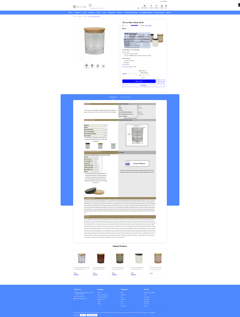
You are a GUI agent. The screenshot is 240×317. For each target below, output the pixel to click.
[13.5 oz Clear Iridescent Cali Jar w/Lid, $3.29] (82, 258)
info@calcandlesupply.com (81, 298)
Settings (76, 315)
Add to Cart (139, 81)
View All (146, 306)
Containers (91, 12)
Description (113, 97)
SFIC (145, 294)
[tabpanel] (86, 66)
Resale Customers (159, 12)
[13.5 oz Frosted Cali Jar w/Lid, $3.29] (139, 258)
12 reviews (142, 25)
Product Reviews (125, 97)
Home (74, 16)
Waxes (70, 12)
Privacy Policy (152, 312)
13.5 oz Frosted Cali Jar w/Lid (137, 267)
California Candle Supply (149, 292)
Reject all (83, 315)
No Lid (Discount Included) (129, 60)
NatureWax (146, 301)
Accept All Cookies (92, 315)
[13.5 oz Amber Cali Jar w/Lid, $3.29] (101, 258)
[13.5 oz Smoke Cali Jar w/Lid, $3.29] (120, 258)
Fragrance (77, 12)
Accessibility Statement (146, 12)
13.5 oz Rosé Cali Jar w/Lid (155, 267)
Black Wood (126, 62)
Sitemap (99, 303)
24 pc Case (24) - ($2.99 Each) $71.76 (131, 53)
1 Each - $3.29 (126, 52)
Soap (84, 12)
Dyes (104, 12)
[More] (86, 12)
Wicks (98, 12)
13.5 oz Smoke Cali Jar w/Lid (118, 267)
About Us (119, 12)
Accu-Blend (146, 299)
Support (168, 12)
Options (84, 277)
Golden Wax (147, 297)
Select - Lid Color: (126, 58)
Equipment (111, 12)
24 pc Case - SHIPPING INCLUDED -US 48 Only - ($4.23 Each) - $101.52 (137, 55)
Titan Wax (146, 303)
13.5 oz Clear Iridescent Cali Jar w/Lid (82, 267)
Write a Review (148, 25)
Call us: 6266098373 (79, 296)
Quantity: (124, 73)
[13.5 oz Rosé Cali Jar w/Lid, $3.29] (158, 258)
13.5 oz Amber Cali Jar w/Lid (99, 267)
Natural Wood (126, 64)
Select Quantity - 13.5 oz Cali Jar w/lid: (131, 49)
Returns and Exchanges (131, 12)
